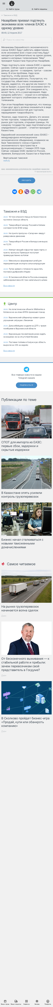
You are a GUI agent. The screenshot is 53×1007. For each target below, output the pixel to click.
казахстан (45, 169)
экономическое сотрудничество (19, 169)
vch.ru (6, 160)
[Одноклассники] (20, 191)
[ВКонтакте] (14, 191)
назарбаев (36, 169)
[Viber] (26, 191)
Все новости (9, 285)
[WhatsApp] (33, 191)
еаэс (3, 169)
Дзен (3, 615)
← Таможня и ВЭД (9, 15)
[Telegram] (39, 191)
